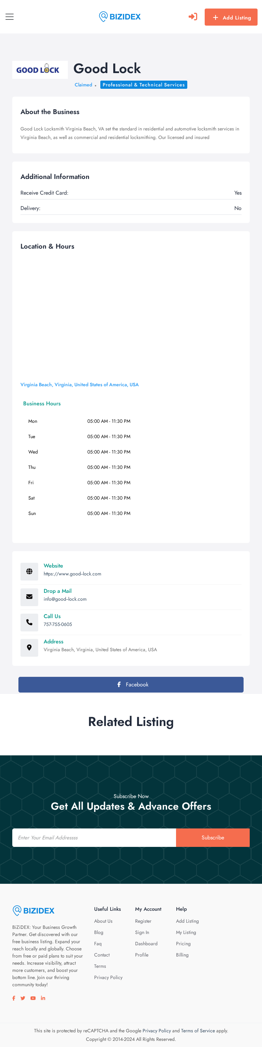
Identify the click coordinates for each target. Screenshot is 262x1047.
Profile (141, 954)
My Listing (186, 932)
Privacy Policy (108, 977)
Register (143, 921)
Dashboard (146, 943)
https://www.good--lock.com (72, 573)
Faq (98, 943)
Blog (98, 932)
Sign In (142, 932)
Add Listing (237, 18)
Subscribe (213, 837)
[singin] (193, 16)
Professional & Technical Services (144, 84)
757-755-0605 (58, 624)
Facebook (136, 684)
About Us (103, 921)
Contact (102, 954)
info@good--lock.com (65, 599)
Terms (100, 966)
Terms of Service (198, 1030)
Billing (182, 954)
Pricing (183, 943)
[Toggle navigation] (9, 17)
